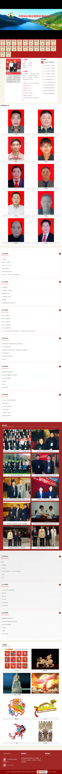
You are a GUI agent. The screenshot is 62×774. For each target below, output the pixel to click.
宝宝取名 (4, 359)
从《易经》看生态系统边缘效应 (9, 400)
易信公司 (25, 42)
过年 (3, 574)
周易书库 (2, 48)
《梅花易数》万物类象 (7, 290)
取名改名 (31, 48)
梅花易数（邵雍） (6, 293)
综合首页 (2, 42)
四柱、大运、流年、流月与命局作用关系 (11, 274)
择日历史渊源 (5, 387)
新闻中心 (47, 42)
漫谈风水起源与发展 (6, 415)
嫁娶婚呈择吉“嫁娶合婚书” (8, 371)
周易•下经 (29, 85)
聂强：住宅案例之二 (6, 318)
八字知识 (30, 61)
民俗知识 (4, 565)
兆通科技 (54, 771)
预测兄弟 (30, 63)
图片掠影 (4, 425)
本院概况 (8, 42)
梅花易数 (4, 299)
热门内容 (43, 59)
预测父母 (24, 63)
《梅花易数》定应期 (6, 296)
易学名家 (31, 42)
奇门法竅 (29, 90)
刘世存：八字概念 (6, 262)
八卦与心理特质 (5, 409)
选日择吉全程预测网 (6, 378)
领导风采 (14, 42)
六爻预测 (19, 48)
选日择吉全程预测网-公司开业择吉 (9, 375)
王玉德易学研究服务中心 (7, 356)
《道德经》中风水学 (6, 412)
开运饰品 (4, 644)
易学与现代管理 (5, 403)
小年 (3, 577)
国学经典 (19, 42)
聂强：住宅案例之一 (6, 315)
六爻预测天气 (5, 287)
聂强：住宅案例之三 (6, 321)
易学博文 (53, 42)
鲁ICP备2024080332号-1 (32, 771)
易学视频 (42, 42)
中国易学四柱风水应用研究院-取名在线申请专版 (12, 343)
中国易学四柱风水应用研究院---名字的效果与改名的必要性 (14, 350)
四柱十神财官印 (5, 268)
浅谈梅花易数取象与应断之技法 (9, 302)
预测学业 (24, 67)
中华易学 (47, 48)
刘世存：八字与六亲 (6, 265)
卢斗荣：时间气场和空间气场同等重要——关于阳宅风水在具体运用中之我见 (18, 331)
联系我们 (8, 54)
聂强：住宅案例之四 (6, 324)
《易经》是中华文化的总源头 (33, 83)
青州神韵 (53, 48)
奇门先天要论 (29, 92)
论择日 (3, 384)
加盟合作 (36, 42)
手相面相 (42, 48)
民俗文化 (2, 54)
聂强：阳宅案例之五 (6, 327)
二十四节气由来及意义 (7, 406)
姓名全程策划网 (5, 353)
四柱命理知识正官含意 (7, 271)
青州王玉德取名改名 (6, 346)
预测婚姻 (24, 65)
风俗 (3, 561)
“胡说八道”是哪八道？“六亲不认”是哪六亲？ (11, 571)
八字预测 (14, 48)
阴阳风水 (25, 48)
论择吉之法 (4, 381)
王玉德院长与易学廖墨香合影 (49, 93)
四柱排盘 (8, 48)
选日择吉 (36, 48)
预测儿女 (30, 65)
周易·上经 (29, 88)
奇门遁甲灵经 (29, 95)
